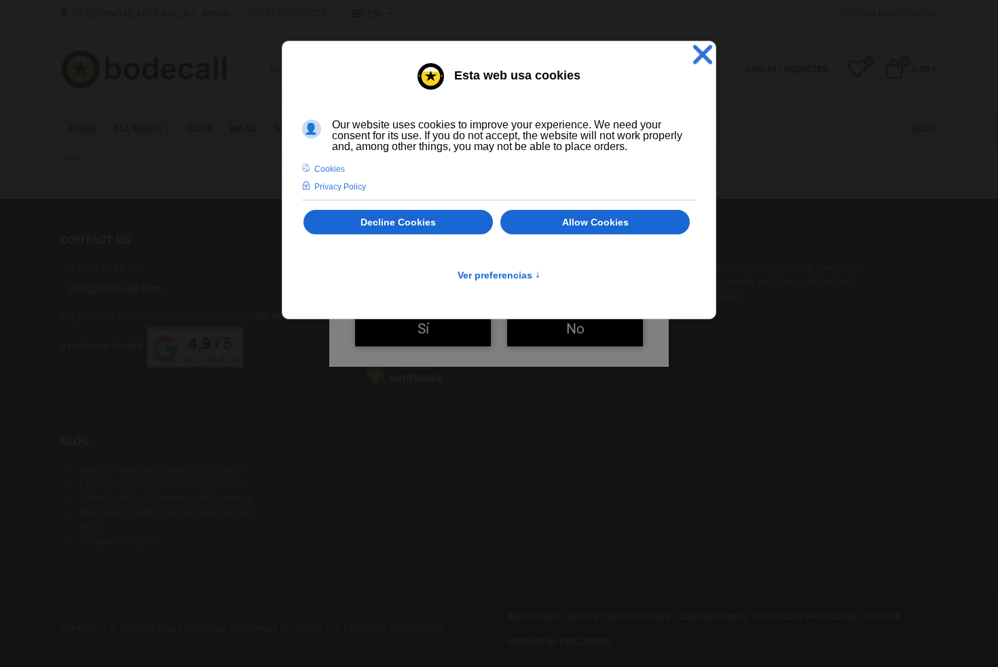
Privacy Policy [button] (340, 187)
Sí (423, 328)
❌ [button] (703, 54)
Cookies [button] (329, 169)
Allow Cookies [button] (595, 222)
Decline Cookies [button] (398, 222)
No (575, 328)
